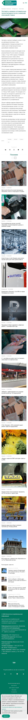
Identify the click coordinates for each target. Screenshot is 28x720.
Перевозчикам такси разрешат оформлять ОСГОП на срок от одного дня (13, 492)
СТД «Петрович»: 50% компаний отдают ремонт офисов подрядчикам (12, 425)
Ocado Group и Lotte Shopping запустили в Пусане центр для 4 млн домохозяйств (13, 259)
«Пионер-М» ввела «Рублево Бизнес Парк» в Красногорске (16, 597)
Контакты (14, 685)
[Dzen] (17, 674)
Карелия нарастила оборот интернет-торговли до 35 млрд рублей (12, 526)
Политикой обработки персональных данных (12, 708)
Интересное (15, 8)
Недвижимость (11, 585)
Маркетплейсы (11, 577)
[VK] (4, 674)
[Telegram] (23, 674)
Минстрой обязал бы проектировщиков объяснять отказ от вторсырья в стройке (13, 190)
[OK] (11, 674)
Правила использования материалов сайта (14, 694)
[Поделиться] (5, 149)
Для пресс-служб (14, 687)
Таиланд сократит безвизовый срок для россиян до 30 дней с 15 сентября (16, 572)
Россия (15, 139)
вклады (10, 139)
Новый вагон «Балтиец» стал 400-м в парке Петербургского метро (13, 292)
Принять (6, 716)
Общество (10, 568)
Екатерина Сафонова (6, 8)
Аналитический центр (14, 683)
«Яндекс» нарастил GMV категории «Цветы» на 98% (13, 459)
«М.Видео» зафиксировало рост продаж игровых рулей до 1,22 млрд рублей (12, 392)
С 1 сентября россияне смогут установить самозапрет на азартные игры (13, 359)
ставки (21, 139)
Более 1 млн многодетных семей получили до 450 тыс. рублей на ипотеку (17, 589)
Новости (3, 187)
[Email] (9, 149)
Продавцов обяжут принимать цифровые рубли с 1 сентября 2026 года (13, 325)
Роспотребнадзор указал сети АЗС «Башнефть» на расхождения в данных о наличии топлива (12, 225)
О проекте (14, 692)
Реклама (14, 689)
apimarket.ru (16, 621)
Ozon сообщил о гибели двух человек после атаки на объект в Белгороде (17, 580)
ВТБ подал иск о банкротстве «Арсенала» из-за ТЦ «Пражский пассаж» (14, 559)
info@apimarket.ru (12, 647)
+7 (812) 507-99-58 (18, 645)
